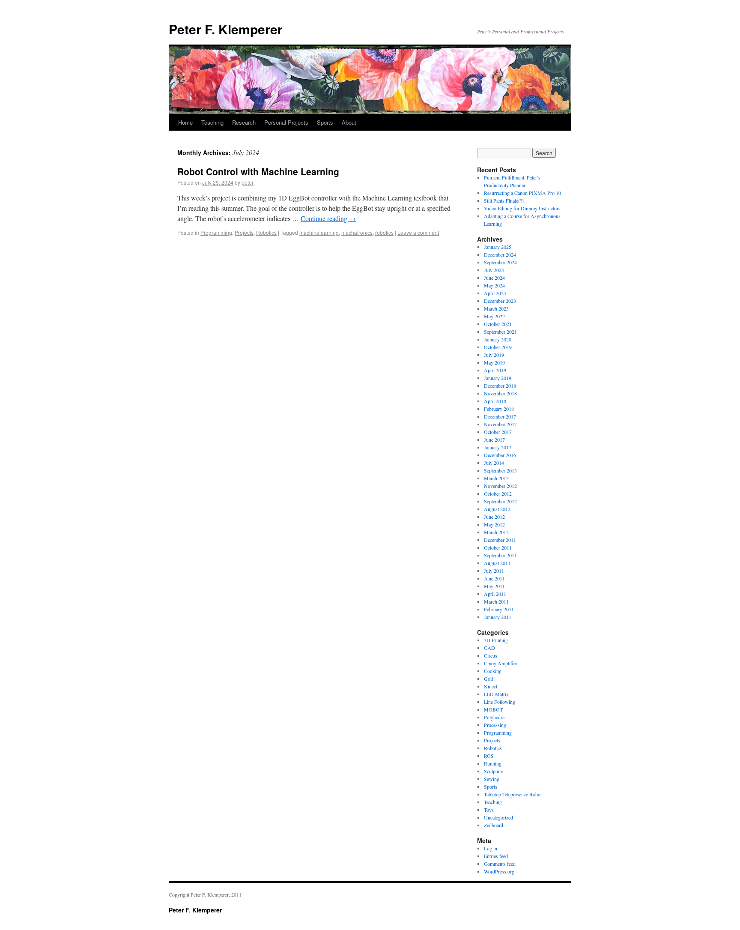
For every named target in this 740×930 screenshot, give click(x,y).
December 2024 (500, 254)
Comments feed (500, 863)
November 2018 (500, 393)
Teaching (212, 122)
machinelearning (319, 232)
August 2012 (497, 508)
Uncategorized (498, 817)
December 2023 (500, 300)
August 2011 (497, 562)
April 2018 (495, 401)
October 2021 (498, 323)
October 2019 (498, 347)
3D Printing (496, 640)
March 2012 (496, 532)
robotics (384, 232)
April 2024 (495, 293)
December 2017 (500, 416)
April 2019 (495, 370)
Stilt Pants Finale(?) (504, 200)
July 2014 (494, 462)
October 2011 (498, 547)
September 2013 (500, 470)
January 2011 (497, 616)
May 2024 (494, 285)
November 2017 (500, 424)
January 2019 (497, 377)
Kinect (490, 686)
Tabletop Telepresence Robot (513, 794)
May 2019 (494, 362)
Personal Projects (286, 122)
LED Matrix (496, 694)
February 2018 (499, 408)
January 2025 (497, 246)
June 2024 (494, 277)
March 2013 (496, 478)
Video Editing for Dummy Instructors (522, 208)
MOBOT (493, 709)
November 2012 (500, 485)
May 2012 (494, 524)
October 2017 (498, 431)
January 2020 (497, 339)
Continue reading (328, 218)
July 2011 (494, 570)
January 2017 (497, 447)
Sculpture (493, 771)
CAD (489, 647)
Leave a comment (418, 232)
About (349, 122)
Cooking (492, 670)
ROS (489, 755)
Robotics (266, 232)
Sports (325, 122)
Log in (490, 848)
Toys (489, 809)
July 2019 (494, 354)
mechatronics (357, 232)
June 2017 (494, 439)
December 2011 (500, 539)
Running (492, 763)
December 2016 (500, 455)
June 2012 (494, 516)
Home (185, 122)
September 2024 (500, 262)
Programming (216, 232)
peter (248, 182)
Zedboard (493, 825)
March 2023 (496, 308)
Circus (490, 655)
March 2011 (496, 601)
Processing (495, 724)
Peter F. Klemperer (226, 29)
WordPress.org (499, 871)
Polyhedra (494, 717)
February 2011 (499, 609)
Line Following (499, 701)
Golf (488, 678)
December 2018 (500, 385)
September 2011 (500, 555)
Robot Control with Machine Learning (258, 171)
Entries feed (496, 855)
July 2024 (494, 269)
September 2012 (500, 501)
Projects (244, 232)
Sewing (491, 778)
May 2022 (494, 316)
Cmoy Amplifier (500, 663)
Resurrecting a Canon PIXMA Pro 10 (522, 192)
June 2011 (494, 578)
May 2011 (494, 586)
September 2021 (500, 331)
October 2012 (498, 493)
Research (244, 122)
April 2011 (495, 593)
